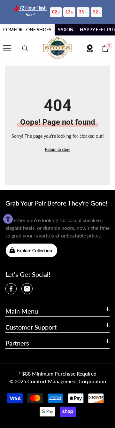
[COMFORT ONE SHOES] (57, 48)
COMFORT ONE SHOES (27, 29)
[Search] (25, 48)
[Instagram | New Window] (27, 288)
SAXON (65, 29)
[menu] (7, 48)
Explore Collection (34, 250)
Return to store (57, 149)
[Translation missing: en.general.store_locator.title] (90, 48)
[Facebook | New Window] (11, 288)
